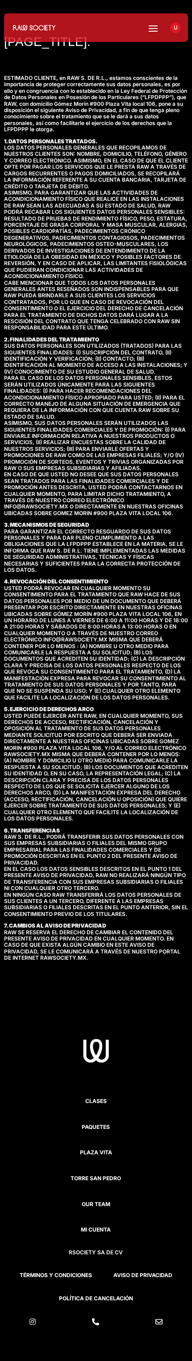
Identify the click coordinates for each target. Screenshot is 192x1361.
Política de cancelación (96, 1298)
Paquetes (96, 1127)
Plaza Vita (96, 1152)
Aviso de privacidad (142, 1275)
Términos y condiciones (56, 1275)
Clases (96, 1101)
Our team (96, 1204)
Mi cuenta (96, 1229)
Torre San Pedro (96, 1178)
